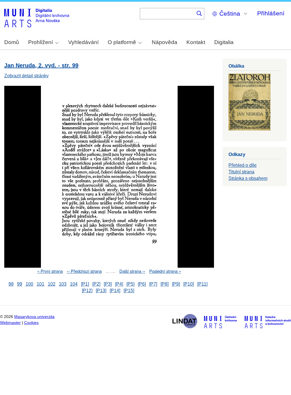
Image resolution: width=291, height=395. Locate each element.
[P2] (96, 284)
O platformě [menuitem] (122, 42)
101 (40, 284)
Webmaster (10, 323)
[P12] (87, 290)
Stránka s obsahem (247, 178)
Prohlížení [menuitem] (40, 42)
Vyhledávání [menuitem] (83, 42)
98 (11, 284)
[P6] (142, 284)
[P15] (129, 290)
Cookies (31, 323)
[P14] (115, 290)
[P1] (85, 284)
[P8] (165, 284)
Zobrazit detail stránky (26, 75)
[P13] (101, 290)
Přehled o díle (242, 165)
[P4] (119, 284)
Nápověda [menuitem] (164, 42)
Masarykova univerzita (34, 317)
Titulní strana (241, 171)
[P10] (188, 284)
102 (51, 284)
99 (19, 284)
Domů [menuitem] (11, 42)
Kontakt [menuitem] (195, 42)
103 (62, 284)
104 (74, 284)
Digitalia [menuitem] (224, 42)
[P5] (130, 284)
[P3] (108, 284)
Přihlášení (270, 13)
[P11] (202, 284)
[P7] (153, 284)
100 (29, 284)
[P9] (176, 284)
